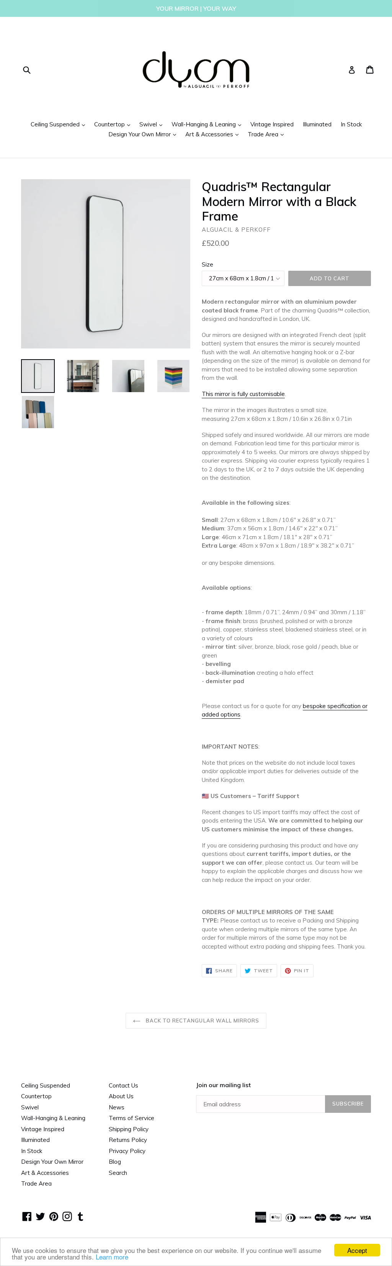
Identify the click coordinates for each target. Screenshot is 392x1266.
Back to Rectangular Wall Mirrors (201, 1020)
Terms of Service (131, 1118)
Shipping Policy (129, 1129)
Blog (115, 1161)
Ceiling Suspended (60, 124)
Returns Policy (128, 1139)
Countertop (114, 124)
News (116, 1107)
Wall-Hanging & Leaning (208, 124)
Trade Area (267, 134)
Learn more (112, 1256)
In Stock (351, 124)
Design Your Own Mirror (144, 134)
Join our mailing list (223, 1085)
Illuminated (317, 124)
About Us (121, 1096)
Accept (357, 1250)
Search (118, 1172)
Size (207, 264)
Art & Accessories (213, 134)
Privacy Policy (127, 1151)
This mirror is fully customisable (243, 393)
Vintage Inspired (272, 124)
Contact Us (123, 1085)
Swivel (152, 124)
